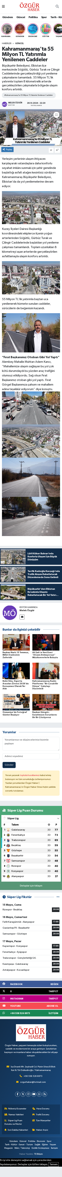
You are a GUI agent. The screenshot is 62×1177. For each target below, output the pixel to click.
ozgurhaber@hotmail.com (33, 1082)
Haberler (6, 43)
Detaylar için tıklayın (31, 885)
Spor (44, 17)
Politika (33, 17)
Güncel (20, 17)
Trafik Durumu (42, 1114)
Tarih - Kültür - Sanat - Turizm (19, 1144)
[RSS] (44, 1094)
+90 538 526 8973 (33, 1076)
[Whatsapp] (39, 1094)
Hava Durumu (42, 1109)
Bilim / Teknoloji (22, 1148)
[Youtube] (33, 1094)
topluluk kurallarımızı (30, 775)
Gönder (9, 765)
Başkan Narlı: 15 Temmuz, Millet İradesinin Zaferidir (16, 655)
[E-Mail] (22, 617)
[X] (22, 1094)
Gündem (7, 17)
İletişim (54, 1148)
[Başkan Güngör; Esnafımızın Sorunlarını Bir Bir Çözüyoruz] (46, 702)
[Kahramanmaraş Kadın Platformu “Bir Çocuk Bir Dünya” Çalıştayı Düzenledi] (46, 671)
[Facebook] (17, 1094)
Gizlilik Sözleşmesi (40, 1148)
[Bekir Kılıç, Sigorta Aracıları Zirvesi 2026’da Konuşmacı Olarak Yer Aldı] (16, 671)
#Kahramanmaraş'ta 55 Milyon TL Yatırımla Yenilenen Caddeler (28, 95)
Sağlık (37, 1144)
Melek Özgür (27, 610)
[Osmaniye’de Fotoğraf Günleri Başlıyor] (16, 702)
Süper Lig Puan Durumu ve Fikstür (13, 1122)
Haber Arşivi (42, 1130)
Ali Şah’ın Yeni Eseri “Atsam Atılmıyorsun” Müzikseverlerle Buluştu (45, 655)
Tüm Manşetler (43, 1120)
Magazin (8, 1148)
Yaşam (53, 1144)
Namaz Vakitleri (16, 1114)
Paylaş (9, 149)
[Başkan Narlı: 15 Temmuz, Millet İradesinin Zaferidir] (16, 642)
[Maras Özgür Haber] (29, 6)
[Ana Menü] (3, 6)
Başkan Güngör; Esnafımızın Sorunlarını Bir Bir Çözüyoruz (44, 714)
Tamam (54, 1164)
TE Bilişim (38, 1154)
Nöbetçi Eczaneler (17, 1109)
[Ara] (57, 7)
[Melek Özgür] (10, 612)
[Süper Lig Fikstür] (58, 897)
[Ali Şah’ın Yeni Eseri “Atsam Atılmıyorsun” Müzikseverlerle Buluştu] (46, 642)
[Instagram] (28, 1094)
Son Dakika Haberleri (18, 1130)
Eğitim (45, 1144)
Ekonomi (41, 1141)
